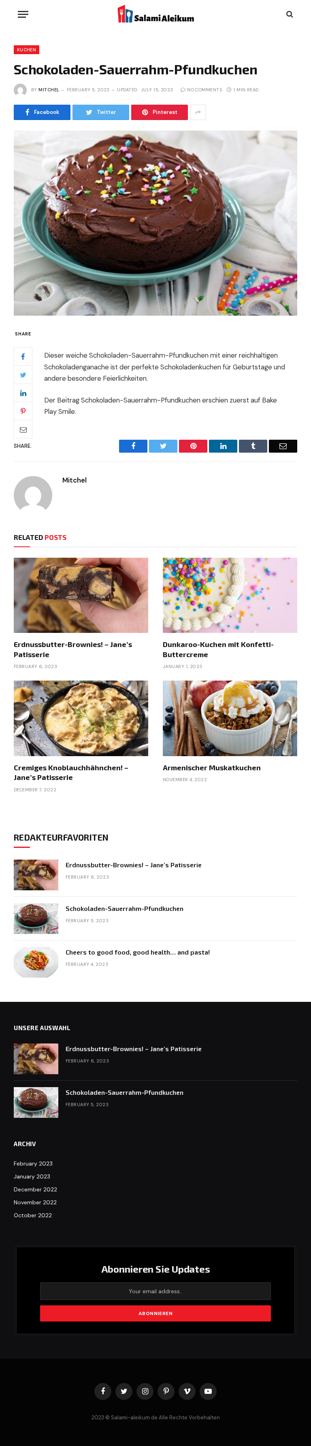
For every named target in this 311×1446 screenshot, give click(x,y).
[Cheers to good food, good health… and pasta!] (36, 962)
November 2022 (35, 1202)
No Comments (204, 90)
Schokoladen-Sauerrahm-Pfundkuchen (124, 908)
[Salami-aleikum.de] (155, 14)
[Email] (23, 429)
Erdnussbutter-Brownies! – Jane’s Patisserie (73, 649)
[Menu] (23, 14)
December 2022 (35, 1189)
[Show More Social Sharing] (198, 112)
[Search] (289, 14)
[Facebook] (23, 356)
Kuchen (26, 50)
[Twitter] (23, 374)
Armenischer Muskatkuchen (212, 767)
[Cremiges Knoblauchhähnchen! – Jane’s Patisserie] (81, 718)
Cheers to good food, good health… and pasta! (138, 952)
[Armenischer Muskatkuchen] (230, 718)
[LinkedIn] (23, 393)
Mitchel (48, 90)
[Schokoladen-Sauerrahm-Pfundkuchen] (155, 223)
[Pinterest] (23, 411)
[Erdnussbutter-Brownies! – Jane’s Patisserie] (81, 595)
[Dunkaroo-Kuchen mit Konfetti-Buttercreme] (230, 595)
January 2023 (32, 1176)
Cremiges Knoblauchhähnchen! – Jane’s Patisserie (71, 772)
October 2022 (33, 1215)
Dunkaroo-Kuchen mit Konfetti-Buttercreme (218, 649)
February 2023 (33, 1163)
